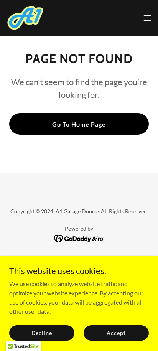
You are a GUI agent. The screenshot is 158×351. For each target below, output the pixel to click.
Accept (116, 333)
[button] (147, 18)
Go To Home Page (79, 124)
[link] (25, 18)
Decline (41, 333)
